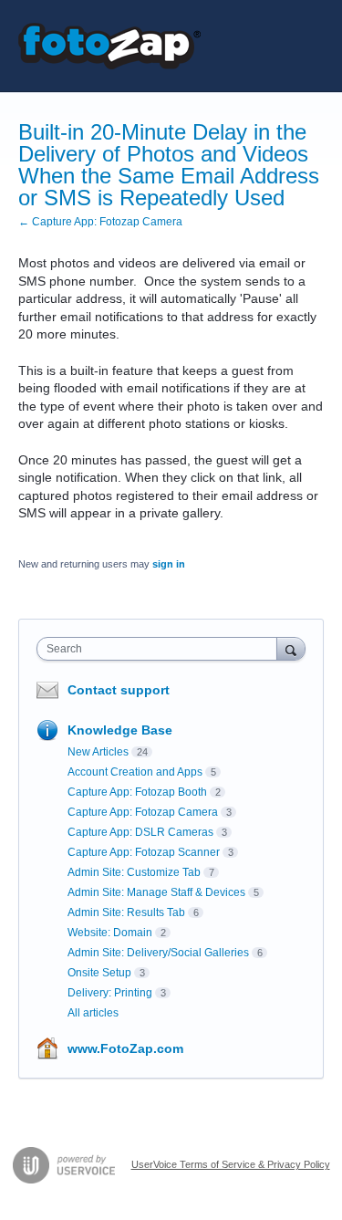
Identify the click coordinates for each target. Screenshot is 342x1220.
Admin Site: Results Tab (126, 912)
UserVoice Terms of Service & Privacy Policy (230, 1164)
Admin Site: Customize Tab (134, 872)
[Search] (291, 648)
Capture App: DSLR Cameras (140, 832)
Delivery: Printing (109, 992)
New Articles (98, 752)
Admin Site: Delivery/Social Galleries (158, 952)
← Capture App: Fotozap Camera (100, 221)
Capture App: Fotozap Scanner (143, 852)
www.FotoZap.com (125, 1048)
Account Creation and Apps (134, 772)
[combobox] (161, 648)
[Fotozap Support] (109, 46)
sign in (168, 563)
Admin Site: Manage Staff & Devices (156, 892)
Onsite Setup (99, 972)
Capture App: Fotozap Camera (142, 812)
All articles (93, 1012)
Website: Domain (109, 932)
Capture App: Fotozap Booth (137, 792)
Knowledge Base (119, 730)
